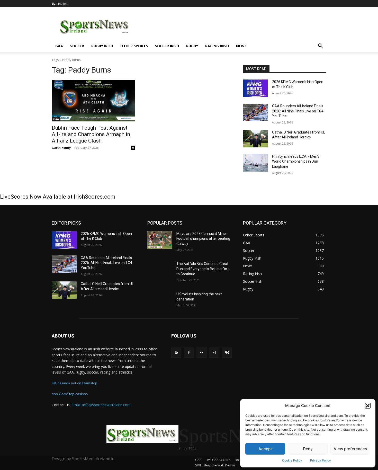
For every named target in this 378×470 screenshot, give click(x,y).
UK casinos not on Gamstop (74, 383)
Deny (308, 448)
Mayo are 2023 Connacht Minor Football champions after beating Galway (203, 239)
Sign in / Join (60, 3)
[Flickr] (201, 353)
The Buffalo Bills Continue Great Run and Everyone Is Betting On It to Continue (203, 269)
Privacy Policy (320, 460)
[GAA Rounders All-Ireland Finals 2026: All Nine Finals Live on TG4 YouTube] (255, 112)
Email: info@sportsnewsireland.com (101, 404)
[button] (367, 405)
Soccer (77, 45)
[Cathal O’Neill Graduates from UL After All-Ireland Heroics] (255, 138)
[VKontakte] (227, 353)
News (241, 45)
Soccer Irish (167, 45)
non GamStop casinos (70, 394)
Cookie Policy (292, 460)
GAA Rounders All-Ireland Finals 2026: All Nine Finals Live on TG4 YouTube (297, 111)
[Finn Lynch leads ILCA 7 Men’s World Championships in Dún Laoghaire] (255, 163)
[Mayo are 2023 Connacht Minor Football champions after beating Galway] (159, 240)
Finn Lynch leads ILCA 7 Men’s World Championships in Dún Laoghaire (295, 161)
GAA (59, 45)
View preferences (350, 448)
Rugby (192, 45)
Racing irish (217, 45)
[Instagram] (214, 353)
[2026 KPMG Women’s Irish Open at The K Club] (255, 88)
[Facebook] (189, 353)
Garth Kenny (61, 147)
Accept (265, 448)
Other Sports (134, 45)
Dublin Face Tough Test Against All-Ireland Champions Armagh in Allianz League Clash (91, 134)
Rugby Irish (102, 45)
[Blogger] (176, 353)
